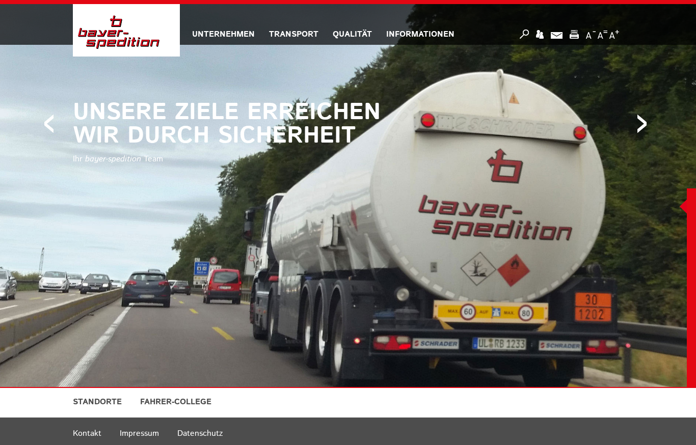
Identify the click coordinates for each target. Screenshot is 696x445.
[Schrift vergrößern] (614, 34)
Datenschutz (200, 433)
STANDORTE (97, 402)
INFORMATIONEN (420, 34)
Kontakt (87, 433)
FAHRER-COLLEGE (175, 402)
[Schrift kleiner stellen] (591, 34)
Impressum (139, 433)
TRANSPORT (293, 34)
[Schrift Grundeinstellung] (602, 34)
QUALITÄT (352, 34)
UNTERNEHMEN (223, 34)
